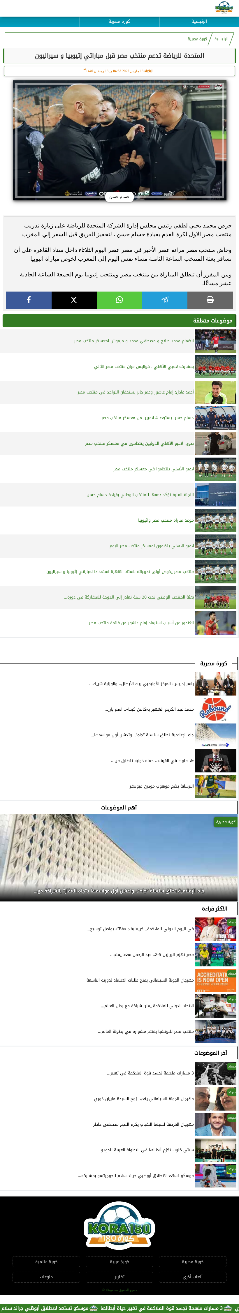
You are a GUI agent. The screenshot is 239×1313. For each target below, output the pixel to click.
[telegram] (165, 300)
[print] (210, 300)
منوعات (46, 1277)
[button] (5, 889)
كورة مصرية (119, 21)
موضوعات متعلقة (212, 321)
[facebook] (29, 300)
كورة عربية (119, 1262)
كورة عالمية (46, 1262)
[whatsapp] (119, 300)
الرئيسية (199, 21)
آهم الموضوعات (119, 808)
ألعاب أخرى (193, 1277)
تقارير (119, 1277)
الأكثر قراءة (214, 909)
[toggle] (39, 17)
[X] (74, 300)
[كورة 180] (224, 8)
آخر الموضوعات (210, 1053)
